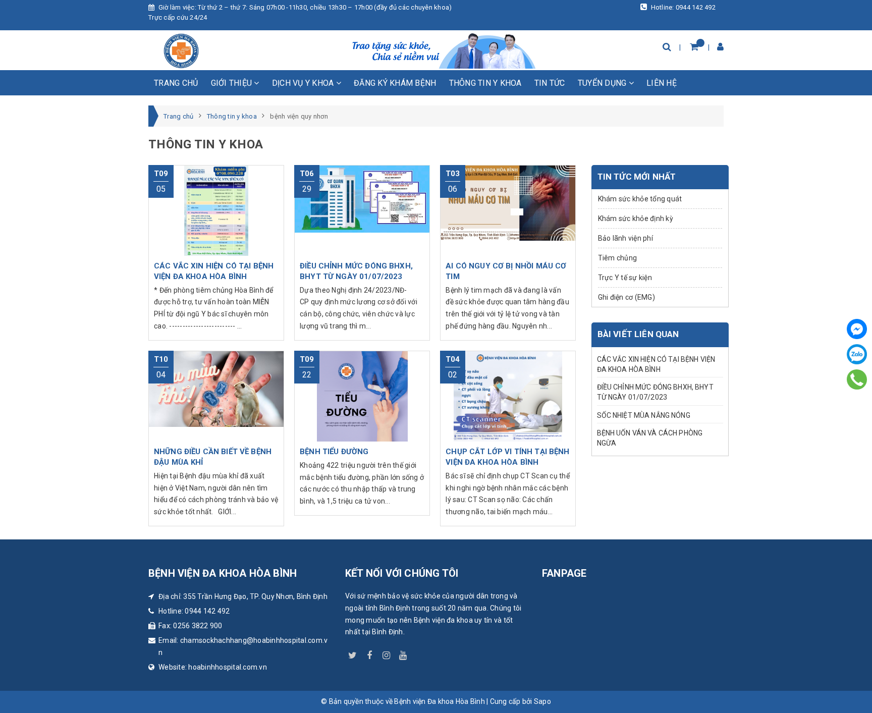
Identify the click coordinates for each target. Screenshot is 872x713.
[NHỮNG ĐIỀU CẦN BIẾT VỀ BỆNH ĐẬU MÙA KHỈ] (216, 396)
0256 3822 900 (197, 626)
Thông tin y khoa (485, 83)
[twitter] (352, 653)
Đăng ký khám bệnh (395, 83)
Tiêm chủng (617, 258)
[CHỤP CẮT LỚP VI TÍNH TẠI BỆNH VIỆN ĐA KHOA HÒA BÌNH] (508, 396)
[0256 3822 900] (857, 379)
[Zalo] (857, 354)
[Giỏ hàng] (694, 46)
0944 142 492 (207, 611)
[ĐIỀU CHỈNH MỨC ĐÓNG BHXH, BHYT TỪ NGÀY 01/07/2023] (362, 210)
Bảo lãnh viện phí (625, 238)
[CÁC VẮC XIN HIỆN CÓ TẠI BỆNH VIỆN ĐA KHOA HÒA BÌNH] (216, 210)
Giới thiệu (232, 83)
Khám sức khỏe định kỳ (635, 218)
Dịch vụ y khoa (304, 83)
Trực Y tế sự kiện (625, 277)
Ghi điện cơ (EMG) (626, 297)
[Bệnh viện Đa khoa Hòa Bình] (181, 51)
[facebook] (369, 653)
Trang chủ (176, 83)
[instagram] (386, 653)
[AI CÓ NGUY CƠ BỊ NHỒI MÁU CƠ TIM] (508, 210)
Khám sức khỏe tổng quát (640, 199)
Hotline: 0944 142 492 (682, 7)
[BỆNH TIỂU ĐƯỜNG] (362, 396)
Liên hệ (661, 83)
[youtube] (403, 653)
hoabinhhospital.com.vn (227, 667)
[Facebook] (857, 329)
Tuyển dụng (603, 83)
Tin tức (549, 83)
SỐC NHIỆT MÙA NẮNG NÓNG (643, 415)
